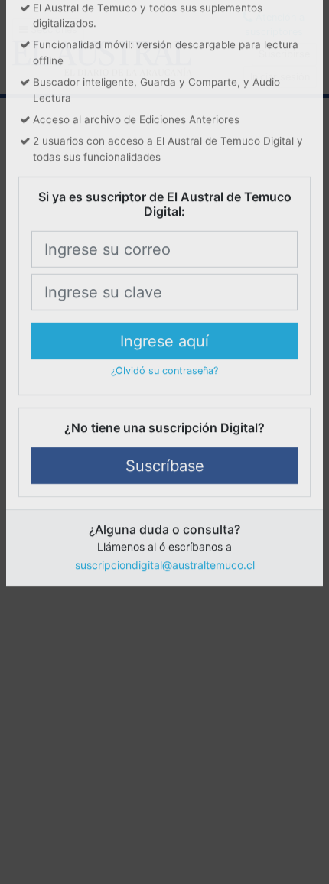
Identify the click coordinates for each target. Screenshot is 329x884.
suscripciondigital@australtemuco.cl (165, 651)
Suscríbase (164, 553)
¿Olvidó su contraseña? (164, 457)
